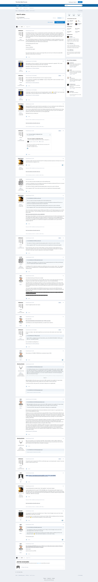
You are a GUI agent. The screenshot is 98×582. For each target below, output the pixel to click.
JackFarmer (72, 62)
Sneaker (21, 510)
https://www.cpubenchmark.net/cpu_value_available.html (35, 214)
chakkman (20, 61)
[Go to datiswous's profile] (18, 18)
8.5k (21, 372)
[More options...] (63, 30)
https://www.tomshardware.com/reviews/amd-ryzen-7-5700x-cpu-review (38, 320)
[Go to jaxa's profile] (21, 279)
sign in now (39, 563)
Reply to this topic (60, 22)
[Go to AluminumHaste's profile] (21, 367)
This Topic (77, 5)
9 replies (73, 95)
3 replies (73, 81)
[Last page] (24, 26)
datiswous (22, 17)
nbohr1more (20, 103)
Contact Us (49, 578)
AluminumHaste (20, 364)
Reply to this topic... (25, 567)
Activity (22, 5)
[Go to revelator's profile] (68, 24)
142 (21, 188)
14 (21, 481)
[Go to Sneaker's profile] (21, 514)
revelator (71, 23)
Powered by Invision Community (49, 580)
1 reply (74, 74)
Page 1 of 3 (28, 26)
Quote (29, 71)
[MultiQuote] (26, 57)
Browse (17, 5)
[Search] (81, 5)
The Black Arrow (72, 84)
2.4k (21, 284)
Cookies (53, 578)
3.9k (21, 39)
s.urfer (20, 179)
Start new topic (50, 22)
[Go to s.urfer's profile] (21, 183)
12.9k (21, 112)
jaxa (21, 275)
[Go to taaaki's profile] (68, 70)
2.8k (21, 70)
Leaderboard (27, 5)
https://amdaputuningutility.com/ (38, 475)
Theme (44, 578)
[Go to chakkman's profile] (21, 64)
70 (21, 519)
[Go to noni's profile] (21, 476)
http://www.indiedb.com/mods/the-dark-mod (33, 171)
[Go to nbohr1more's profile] (21, 107)
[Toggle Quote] (27, 198)
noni (21, 472)
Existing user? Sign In (73, 2)
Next (22, 26)
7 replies (73, 88)
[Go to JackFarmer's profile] (68, 63)
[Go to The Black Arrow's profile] (68, 85)
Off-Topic (28, 18)
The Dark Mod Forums (21, 2)
